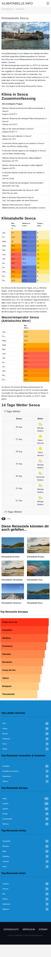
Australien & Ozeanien (10, 771)
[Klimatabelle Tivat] (38, 568)
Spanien (5, 809)
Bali (3, 894)
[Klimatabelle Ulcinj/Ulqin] (12, 568)
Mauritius (5, 846)
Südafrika (5, 856)
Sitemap (43, 929)
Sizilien (5, 814)
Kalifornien (6, 739)
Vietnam (5, 889)
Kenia (4, 866)
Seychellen (6, 841)
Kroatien (5, 804)
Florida (4, 729)
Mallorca (5, 824)
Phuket (5, 899)
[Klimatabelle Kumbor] (12, 545)
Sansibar (5, 861)
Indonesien (6, 904)
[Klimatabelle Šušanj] (38, 545)
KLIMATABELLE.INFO (17, 3)
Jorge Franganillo (44, 48)
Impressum (29, 929)
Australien (6, 766)
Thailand (5, 884)
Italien (4, 798)
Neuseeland (6, 776)
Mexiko (5, 734)
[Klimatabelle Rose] (38, 591)
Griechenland (7, 819)
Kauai (4, 744)
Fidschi (5, 781)
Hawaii (4, 749)
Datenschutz (11, 929)
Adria (9, 518)
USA (4, 723)
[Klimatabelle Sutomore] (12, 591)
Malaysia (5, 909)
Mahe (4, 851)
